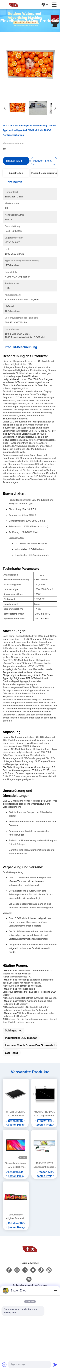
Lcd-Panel (11, 1052)
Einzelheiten (16, 173)
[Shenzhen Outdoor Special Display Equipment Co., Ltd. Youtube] (33, 1270)
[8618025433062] (49, 1270)
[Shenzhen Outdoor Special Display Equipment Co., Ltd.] (14, 5)
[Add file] (4, 1364)
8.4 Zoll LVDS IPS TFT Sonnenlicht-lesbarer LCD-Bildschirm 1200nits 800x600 (16, 1113)
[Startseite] (30, 1249)
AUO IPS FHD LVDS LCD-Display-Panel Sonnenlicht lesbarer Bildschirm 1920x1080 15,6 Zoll (44, 1113)
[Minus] (55, 1291)
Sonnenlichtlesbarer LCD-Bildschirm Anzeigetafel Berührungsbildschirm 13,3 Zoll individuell (15, 1165)
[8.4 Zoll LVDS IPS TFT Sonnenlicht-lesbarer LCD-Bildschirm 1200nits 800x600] (15, 1094)
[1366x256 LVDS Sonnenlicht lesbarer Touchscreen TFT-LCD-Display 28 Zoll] (44, 1145)
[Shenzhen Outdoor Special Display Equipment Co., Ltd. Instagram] (17, 1270)
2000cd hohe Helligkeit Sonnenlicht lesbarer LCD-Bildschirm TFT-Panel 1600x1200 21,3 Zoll (15, 1216)
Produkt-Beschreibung (44, 173)
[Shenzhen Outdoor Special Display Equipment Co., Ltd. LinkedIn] (25, 1270)
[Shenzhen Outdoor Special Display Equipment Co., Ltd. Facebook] (9, 1270)
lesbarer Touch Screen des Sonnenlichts (31, 1045)
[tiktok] (41, 1270)
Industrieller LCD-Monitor (21, 1037)
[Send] (55, 1364)
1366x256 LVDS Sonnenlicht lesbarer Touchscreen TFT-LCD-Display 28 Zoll (44, 1165)
